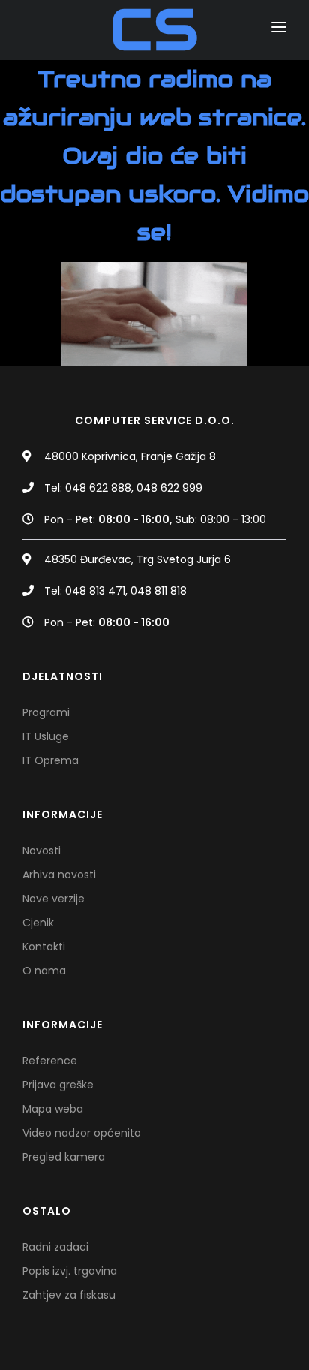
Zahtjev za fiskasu (69, 1294)
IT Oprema (50, 760)
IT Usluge (45, 736)
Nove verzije (53, 898)
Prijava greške (58, 1084)
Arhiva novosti (59, 874)
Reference (49, 1060)
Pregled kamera (63, 1156)
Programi (46, 712)
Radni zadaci (55, 1246)
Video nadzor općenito (81, 1132)
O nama (44, 970)
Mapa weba (52, 1108)
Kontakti (43, 946)
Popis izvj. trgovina (69, 1270)
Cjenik (38, 922)
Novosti (41, 850)
